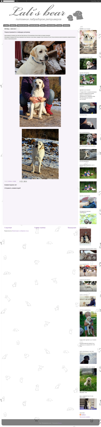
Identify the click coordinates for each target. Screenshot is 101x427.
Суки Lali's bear (34, 25)
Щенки (43, 25)
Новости (13, 25)
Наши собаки (51, 25)
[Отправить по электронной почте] (20, 181)
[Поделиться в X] (23, 181)
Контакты (66, 25)
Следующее (8, 228)
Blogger (60, 423)
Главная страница (39, 228)
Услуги (59, 25)
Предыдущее (72, 228)
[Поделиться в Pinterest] (26, 181)
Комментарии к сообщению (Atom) (20, 231)
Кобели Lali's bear (22, 25)
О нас (6, 25)
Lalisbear (83, 415)
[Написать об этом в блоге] (21, 181)
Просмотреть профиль (85, 417)
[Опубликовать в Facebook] (24, 181)
